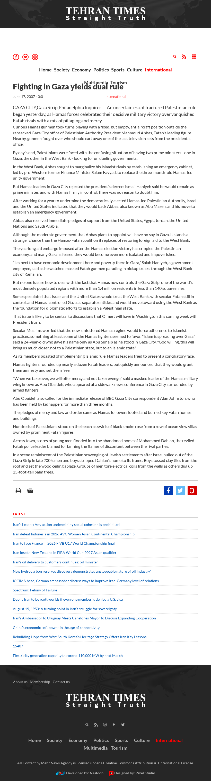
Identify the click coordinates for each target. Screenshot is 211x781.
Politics (101, 69)
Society (62, 69)
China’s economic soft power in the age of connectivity (56, 627)
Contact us (61, 682)
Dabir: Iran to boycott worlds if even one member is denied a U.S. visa (68, 599)
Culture (135, 69)
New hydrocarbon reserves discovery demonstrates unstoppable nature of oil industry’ (82, 571)
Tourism (118, 82)
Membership (40, 682)
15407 (18, 646)
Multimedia (96, 82)
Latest (19, 514)
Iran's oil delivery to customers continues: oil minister (55, 562)
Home (45, 69)
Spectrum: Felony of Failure (35, 590)
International (158, 69)
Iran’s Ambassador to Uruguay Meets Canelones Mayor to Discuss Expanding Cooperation (84, 618)
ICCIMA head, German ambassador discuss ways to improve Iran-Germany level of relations (86, 581)
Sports (118, 69)
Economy (81, 69)
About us (20, 682)
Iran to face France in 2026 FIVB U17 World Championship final (64, 543)
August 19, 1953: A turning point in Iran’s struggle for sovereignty (65, 609)
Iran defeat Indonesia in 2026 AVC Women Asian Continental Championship (74, 534)
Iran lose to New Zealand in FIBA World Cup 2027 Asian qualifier (65, 552)
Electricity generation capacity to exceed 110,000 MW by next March (68, 655)
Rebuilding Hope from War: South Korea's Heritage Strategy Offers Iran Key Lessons (79, 637)
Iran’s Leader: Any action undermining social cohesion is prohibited (66, 524)
